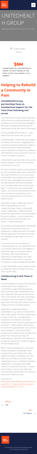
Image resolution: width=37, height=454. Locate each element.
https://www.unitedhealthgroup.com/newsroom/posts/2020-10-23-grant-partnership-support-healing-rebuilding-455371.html (18, 384)
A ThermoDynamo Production (18, 449)
